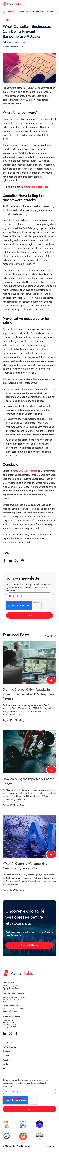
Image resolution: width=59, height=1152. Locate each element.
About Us (6, 1060)
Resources (12, 11)
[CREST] (23, 1124)
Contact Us (7, 1042)
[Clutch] (39, 1136)
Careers (6, 1055)
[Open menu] (53, 4)
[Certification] (39, 1124)
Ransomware (10, 119)
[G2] (23, 1136)
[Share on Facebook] (4, 560)
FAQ (4, 1068)
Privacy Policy (51, 1146)
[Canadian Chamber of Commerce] (6, 1124)
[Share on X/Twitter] (16, 560)
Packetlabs (8, 542)
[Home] (4, 12)
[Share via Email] (22, 560)
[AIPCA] (6, 1136)
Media (5, 1064)
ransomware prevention (25, 470)
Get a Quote (8, 1073)
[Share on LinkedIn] (10, 560)
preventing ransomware (35, 186)
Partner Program (9, 1047)
